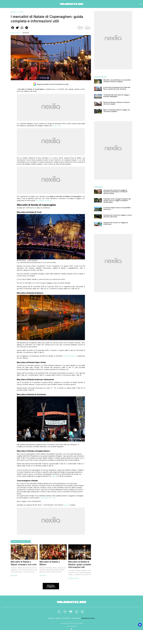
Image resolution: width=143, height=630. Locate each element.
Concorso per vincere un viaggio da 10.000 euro (115, 223)
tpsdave (66, 505)
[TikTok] (75, 610)
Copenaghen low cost (43, 200)
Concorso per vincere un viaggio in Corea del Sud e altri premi (117, 216)
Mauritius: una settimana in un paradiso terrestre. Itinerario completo (117, 80)
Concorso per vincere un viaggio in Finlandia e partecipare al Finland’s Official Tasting (115, 191)
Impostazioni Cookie (88, 618)
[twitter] (17, 29)
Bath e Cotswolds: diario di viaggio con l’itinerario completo (116, 110)
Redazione (14, 575)
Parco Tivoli (56, 126)
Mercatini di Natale (17, 12)
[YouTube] (69, 610)
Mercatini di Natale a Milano (49, 563)
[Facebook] (58, 610)
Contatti (57, 618)
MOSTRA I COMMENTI (50, 586)
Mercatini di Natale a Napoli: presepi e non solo (23, 563)
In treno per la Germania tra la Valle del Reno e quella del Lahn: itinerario (116, 88)
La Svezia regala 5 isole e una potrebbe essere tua (117, 208)
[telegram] (27, 29)
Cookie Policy (75, 618)
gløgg (53, 476)
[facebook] (13, 29)
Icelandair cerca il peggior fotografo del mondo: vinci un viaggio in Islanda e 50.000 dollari (117, 200)
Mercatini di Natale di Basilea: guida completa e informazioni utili (80, 564)
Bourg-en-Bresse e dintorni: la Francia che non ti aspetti (116, 103)
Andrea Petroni (15, 33)
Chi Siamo (51, 618)
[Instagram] (63, 610)
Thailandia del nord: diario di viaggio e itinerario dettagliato (116, 95)
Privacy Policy (65, 618)
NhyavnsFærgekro (69, 356)
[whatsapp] (22, 29)
